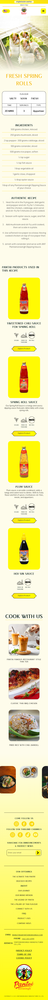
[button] (43, 11)
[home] (24, 11)
